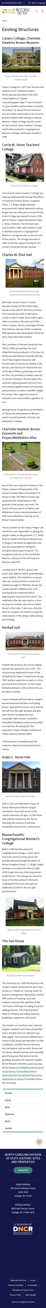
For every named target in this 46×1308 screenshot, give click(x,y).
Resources (9, 1114)
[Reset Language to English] (29, 3)
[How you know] (23, 3)
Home (4, 20)
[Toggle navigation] (42, 11)
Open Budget (30, 1295)
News (7, 1107)
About (7, 1121)
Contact (8, 1128)
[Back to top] (39, 1142)
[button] (34, 11)
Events (8, 1100)
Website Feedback (15, 1285)
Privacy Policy (15, 1295)
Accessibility (33, 1285)
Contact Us (23, 1170)
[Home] (16, 8)
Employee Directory (18, 1280)
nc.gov (33, 1280)
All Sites (8, 1093)
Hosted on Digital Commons (23, 1302)
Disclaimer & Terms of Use (23, 1290)
